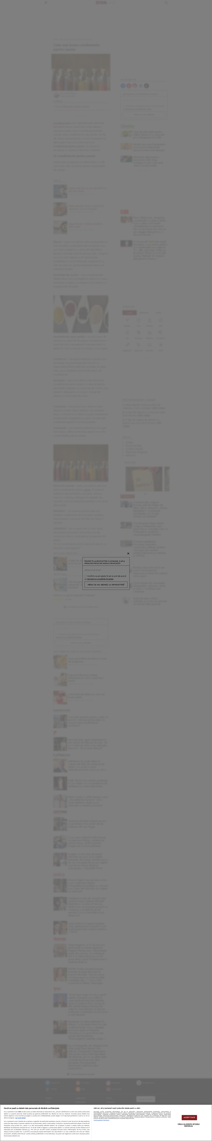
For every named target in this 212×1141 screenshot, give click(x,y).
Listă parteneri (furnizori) (101, 1120)
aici (28, 1129)
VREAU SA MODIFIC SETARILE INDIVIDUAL (188, 1125)
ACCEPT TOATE (189, 1117)
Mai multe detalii (20, 1118)
